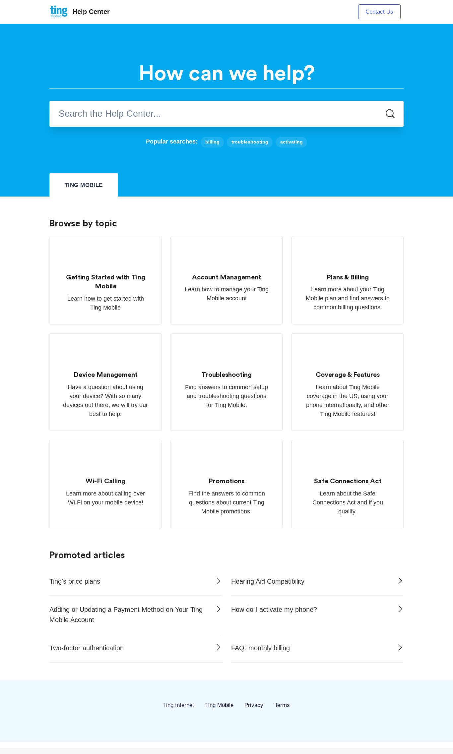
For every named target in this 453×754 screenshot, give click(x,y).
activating (291, 142)
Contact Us (379, 12)
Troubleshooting (226, 375)
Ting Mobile (219, 705)
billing (212, 142)
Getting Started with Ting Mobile (105, 282)
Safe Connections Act (347, 481)
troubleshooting (249, 142)
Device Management (106, 375)
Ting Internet (178, 705)
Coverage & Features (348, 375)
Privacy (253, 705)
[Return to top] (226, 715)
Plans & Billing (348, 277)
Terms (282, 705)
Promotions (226, 481)
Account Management (226, 277)
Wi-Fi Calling (105, 481)
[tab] (83, 185)
